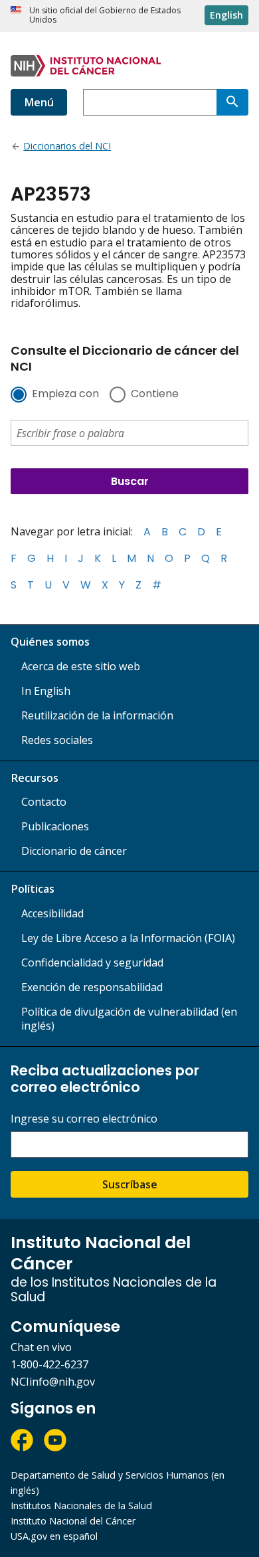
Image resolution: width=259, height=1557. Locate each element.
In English (45, 691)
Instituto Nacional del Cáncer (73, 1520)
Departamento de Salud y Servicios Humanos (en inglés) (117, 1483)
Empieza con (65, 394)
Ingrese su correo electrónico (84, 1119)
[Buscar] (232, 102)
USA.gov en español (54, 1536)
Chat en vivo (41, 1347)
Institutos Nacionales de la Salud (81, 1505)
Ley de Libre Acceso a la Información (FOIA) (128, 938)
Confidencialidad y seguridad (92, 962)
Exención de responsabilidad (92, 987)
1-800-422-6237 (49, 1364)
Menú (39, 102)
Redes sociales (57, 740)
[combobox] (149, 102)
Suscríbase (129, 1184)
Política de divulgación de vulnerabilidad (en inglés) (129, 1018)
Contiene (155, 394)
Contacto (43, 801)
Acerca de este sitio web (80, 666)
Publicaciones (55, 826)
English (226, 15)
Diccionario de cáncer (74, 851)
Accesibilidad (52, 913)
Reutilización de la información (97, 715)
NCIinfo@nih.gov (53, 1381)
